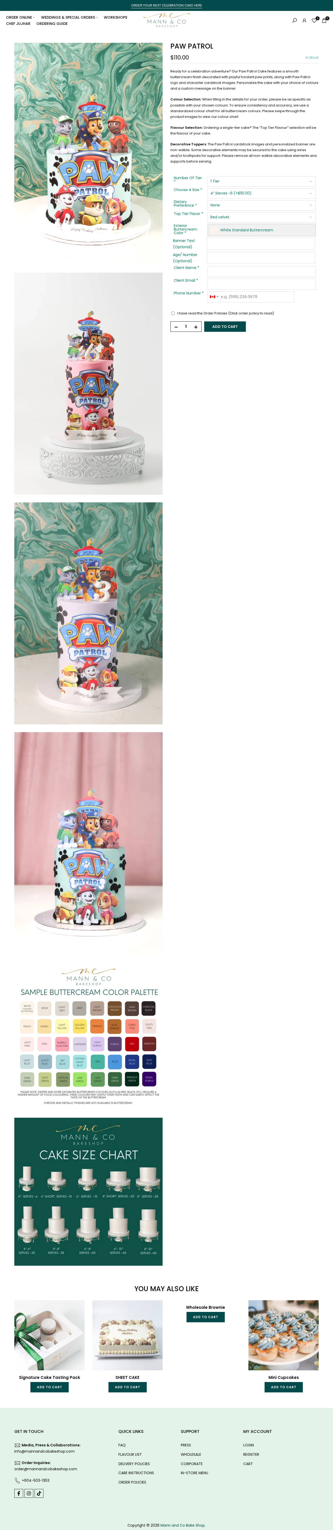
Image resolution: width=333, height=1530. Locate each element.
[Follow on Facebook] (18, 1493)
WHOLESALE (191, 1454)
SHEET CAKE (127, 1302)
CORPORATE (192, 1463)
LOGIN (248, 1445)
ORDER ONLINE (19, 17)
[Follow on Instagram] (28, 1493)
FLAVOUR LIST (130, 1454)
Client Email (186, 281)
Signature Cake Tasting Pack (49, 1302)
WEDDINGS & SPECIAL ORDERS (68, 17)
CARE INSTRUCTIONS (136, 1472)
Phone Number (189, 293)
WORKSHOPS (115, 17)
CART (248, 1463)
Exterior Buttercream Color (185, 230)
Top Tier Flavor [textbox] (188, 214)
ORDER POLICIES (132, 1482)
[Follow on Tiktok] (39, 1493)
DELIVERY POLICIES (134, 1463)
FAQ (122, 1445)
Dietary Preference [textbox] (185, 204)
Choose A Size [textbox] (188, 190)
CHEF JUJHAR (18, 23)
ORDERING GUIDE (52, 23)
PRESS (186, 1445)
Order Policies (215, 313)
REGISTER (251, 1454)
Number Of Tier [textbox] (188, 180)
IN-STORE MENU (194, 1472)
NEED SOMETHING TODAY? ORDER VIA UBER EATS (166, 5)
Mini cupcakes (284, 1302)
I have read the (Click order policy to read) (225, 313)
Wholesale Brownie (205, 1307)
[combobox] (214, 297)
